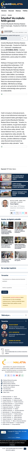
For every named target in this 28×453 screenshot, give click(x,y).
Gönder (4, 292)
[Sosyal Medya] (11, 213)
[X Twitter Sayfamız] (17, 213)
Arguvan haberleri (7, 401)
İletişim (17, 407)
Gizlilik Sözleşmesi (18, 401)
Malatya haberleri (7, 396)
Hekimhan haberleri (7, 410)
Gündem (4, 11)
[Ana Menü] (4, 7)
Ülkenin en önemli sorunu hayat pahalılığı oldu (6, 260)
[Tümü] (26, 315)
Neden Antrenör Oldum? (16, 342)
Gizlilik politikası (4, 445)
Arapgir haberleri (7, 400)
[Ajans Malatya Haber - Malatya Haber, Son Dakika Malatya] (12, 3)
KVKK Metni (17, 405)
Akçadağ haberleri (7, 398)
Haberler (3, 15)
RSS (4, 432)
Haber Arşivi (6, 392)
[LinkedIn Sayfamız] (23, 213)
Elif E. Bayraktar (14, 332)
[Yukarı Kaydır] (25, 449)
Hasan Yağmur (14, 204)
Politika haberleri (18, 414)
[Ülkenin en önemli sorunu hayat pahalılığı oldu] (7, 254)
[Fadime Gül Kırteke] (4, 341)
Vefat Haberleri (6, 421)
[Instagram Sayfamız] (20, 213)
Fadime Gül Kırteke (15, 340)
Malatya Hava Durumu (8, 382)
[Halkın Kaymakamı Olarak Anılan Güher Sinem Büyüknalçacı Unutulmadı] (21, 240)
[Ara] (2, 7)
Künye (15, 396)
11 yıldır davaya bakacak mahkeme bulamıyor (20, 231)
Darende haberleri (7, 405)
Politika (25, 11)
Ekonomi (11, 11)
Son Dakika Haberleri (8, 390)
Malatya (18, 11)
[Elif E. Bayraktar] (4, 334)
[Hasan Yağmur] (5, 203)
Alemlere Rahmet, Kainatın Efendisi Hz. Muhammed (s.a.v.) (18, 327)
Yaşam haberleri (18, 417)
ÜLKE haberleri (6, 424)
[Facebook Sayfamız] (14, 213)
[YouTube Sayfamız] (26, 213)
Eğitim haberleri (18, 419)
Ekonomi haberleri (16, 412)
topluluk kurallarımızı (15, 297)
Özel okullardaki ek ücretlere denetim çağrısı (16, 352)
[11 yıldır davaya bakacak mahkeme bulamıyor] (21, 225)
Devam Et (12, 210)
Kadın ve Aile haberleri (8, 422)
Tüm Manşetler (7, 388)
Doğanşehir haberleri (8, 407)
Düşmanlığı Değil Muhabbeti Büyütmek (17, 335)
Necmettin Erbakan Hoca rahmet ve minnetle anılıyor (6, 246)
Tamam (12, 445)
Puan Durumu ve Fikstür (9, 387)
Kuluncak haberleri (7, 414)
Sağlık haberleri (18, 415)
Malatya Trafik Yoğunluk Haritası (11, 385)
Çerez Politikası (19, 403)
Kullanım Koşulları (18, 400)
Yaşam (10, 15)
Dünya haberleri (16, 424)
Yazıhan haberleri (7, 417)
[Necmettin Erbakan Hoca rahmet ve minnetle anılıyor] (7, 240)
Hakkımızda (17, 398)
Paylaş (4, 38)
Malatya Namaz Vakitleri (9, 383)
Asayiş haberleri (20, 422)
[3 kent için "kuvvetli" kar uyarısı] (21, 254)
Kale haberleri (6, 412)
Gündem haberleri (19, 410)
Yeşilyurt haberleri (7, 419)
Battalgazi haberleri (8, 403)
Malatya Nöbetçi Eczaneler (10, 380)
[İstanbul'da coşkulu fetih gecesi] (14, 35)
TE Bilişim (18, 437)
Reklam (16, 408)
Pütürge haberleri (7, 415)
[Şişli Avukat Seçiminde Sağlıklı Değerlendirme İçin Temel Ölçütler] (7, 225)
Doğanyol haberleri (7, 408)
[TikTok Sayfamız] (19, 375)
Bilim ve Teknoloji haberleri (19, 421)
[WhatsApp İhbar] (22, 375)
